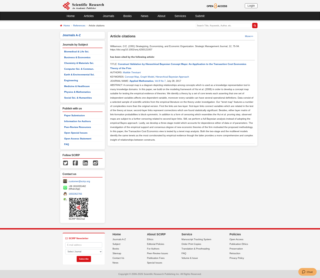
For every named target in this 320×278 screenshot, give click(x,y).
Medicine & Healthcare (77, 86)
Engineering (71, 80)
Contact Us (118, 258)
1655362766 (75, 193)
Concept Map (132, 76)
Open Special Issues (76, 132)
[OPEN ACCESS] (216, 5)
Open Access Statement (77, 138)
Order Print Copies (191, 244)
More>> (249, 36)
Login (251, 5)
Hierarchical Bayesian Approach (172, 76)
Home (71, 16)
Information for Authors (77, 121)
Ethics (150, 239)
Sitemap (116, 253)
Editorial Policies (155, 244)
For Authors (153, 248)
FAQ (66, 144)
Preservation (236, 248)
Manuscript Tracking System (196, 239)
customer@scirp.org (79, 181)
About (161, 16)
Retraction (235, 253)
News (144, 16)
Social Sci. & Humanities (78, 97)
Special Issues (154, 262)
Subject (116, 244)
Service (187, 234)
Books (127, 16)
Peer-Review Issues (157, 253)
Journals (108, 16)
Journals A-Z (119, 239)
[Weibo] (95, 162)
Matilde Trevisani (132, 72)
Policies (235, 234)
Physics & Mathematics (77, 92)
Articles (89, 16)
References (79, 25)
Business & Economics (77, 57)
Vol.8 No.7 (160, 81)
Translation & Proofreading (196, 248)
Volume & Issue (190, 258)
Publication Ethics (239, 244)
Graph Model (147, 76)
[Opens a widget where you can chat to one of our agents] (307, 272)
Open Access (236, 239)
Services (180, 16)
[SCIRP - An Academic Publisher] (83, 5)
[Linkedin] (85, 162)
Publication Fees (155, 258)
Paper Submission (74, 115)
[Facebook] (75, 162)
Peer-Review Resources (77, 127)
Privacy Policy (237, 258)
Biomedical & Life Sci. (76, 51)
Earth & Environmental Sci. (79, 74)
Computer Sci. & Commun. (79, 69)
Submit (199, 16)
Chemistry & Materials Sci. (79, 63)
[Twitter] (65, 162)
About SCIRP (156, 234)
